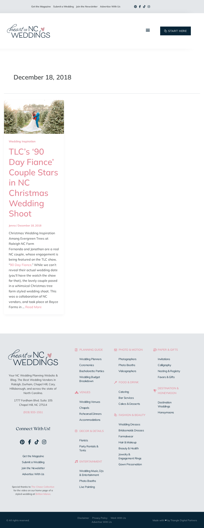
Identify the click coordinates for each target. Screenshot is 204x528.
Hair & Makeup (127, 442)
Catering (124, 392)
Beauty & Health (128, 448)
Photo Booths (87, 481)
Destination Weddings (165, 404)
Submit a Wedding (63, 6)
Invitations (164, 359)
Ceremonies (86, 365)
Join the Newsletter (87, 6)
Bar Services (126, 398)
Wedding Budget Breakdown (89, 379)
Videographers (127, 371)
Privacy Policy (99, 517)
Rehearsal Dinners (90, 414)
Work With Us (118, 517)
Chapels (84, 408)
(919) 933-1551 (33, 412)
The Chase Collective (42, 486)
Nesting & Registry (169, 371)
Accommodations (89, 420)
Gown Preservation (130, 464)
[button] (147, 30)
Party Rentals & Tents (88, 448)
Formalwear (126, 436)
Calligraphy (164, 365)
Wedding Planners (90, 359)
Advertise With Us (110, 6)
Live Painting (87, 487)
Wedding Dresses (129, 424)
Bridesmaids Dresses (131, 430)
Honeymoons (166, 412)
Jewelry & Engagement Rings (130, 456)
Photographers (127, 359)
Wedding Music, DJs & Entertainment (91, 473)
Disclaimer (83, 517)
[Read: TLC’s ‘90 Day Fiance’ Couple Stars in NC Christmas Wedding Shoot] (34, 116)
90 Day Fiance (20, 265)
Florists (83, 440)
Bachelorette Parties (91, 371)
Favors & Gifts (166, 377)
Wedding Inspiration (22, 141)
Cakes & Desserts (129, 404)
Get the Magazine (41, 6)
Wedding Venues (89, 402)
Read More (33, 307)
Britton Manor (42, 493)
